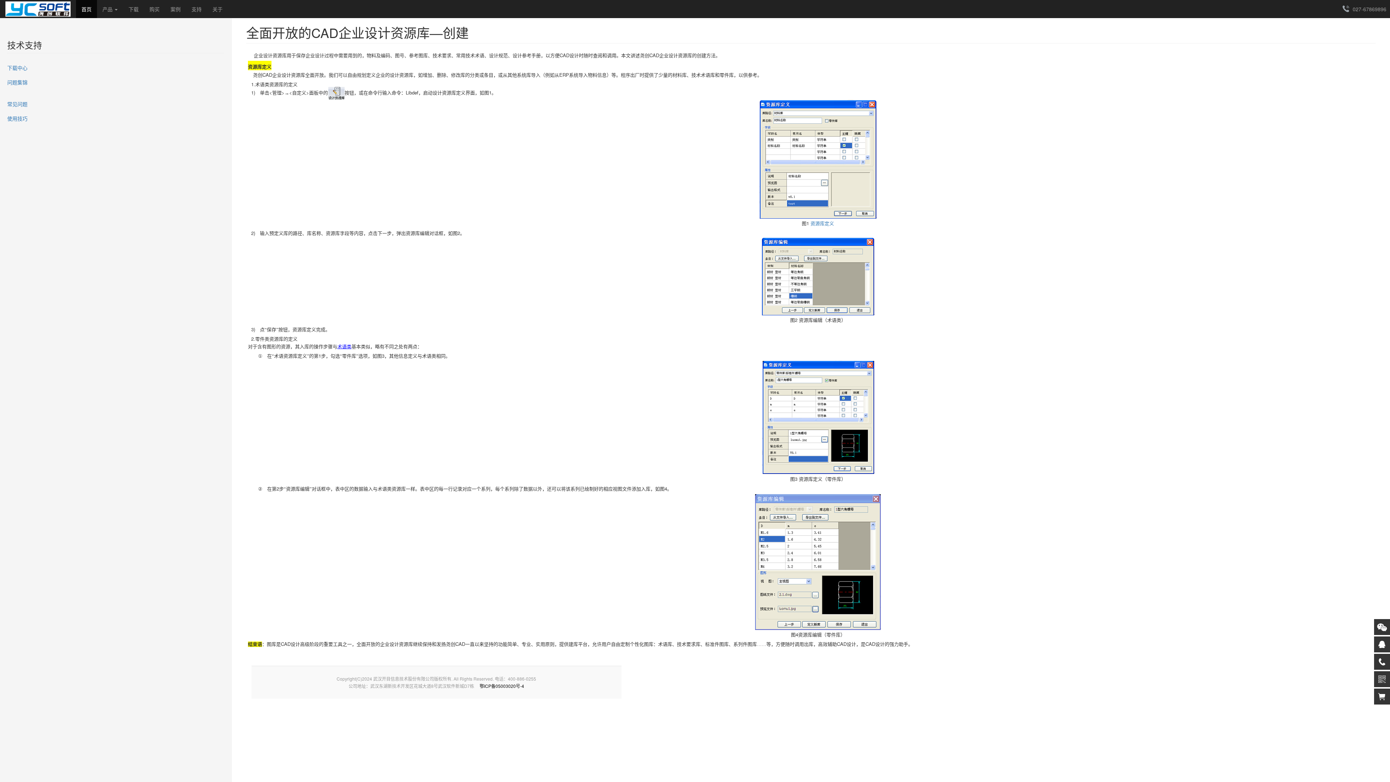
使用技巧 (17, 118)
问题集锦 (17, 82)
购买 (154, 9)
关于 (217, 9)
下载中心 (17, 67)
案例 (175, 9)
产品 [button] (108, 9)
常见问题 (17, 104)
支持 (196, 9)
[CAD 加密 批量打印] (38, 9)
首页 (86, 9)
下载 (134, 9)
